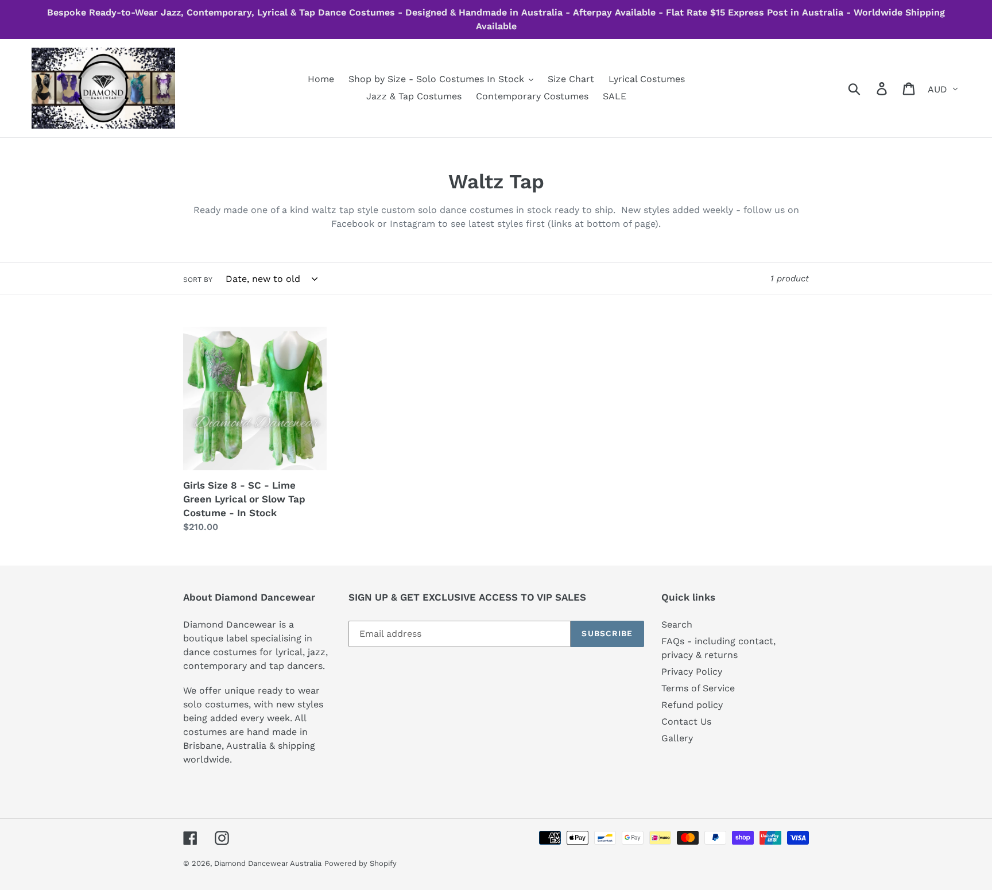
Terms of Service (698, 688)
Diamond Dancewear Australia (267, 863)
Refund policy (692, 704)
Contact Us (686, 721)
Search (676, 624)
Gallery (677, 738)
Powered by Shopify (360, 863)
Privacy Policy (691, 671)
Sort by (197, 280)
